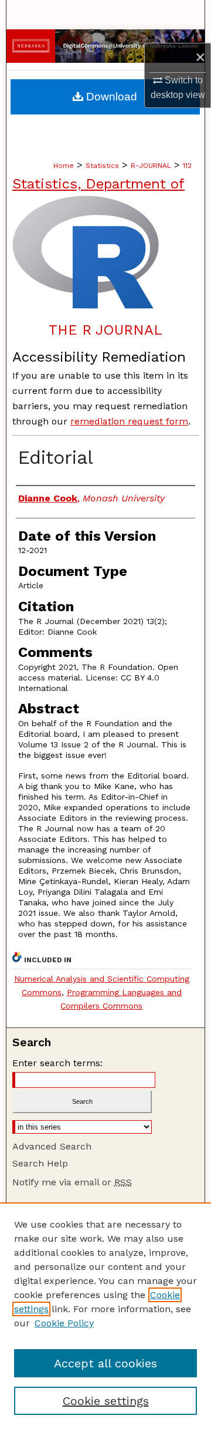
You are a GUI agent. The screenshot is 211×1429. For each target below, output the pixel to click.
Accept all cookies (105, 1363)
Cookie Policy (64, 1323)
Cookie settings (106, 1401)
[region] (105, 1315)
